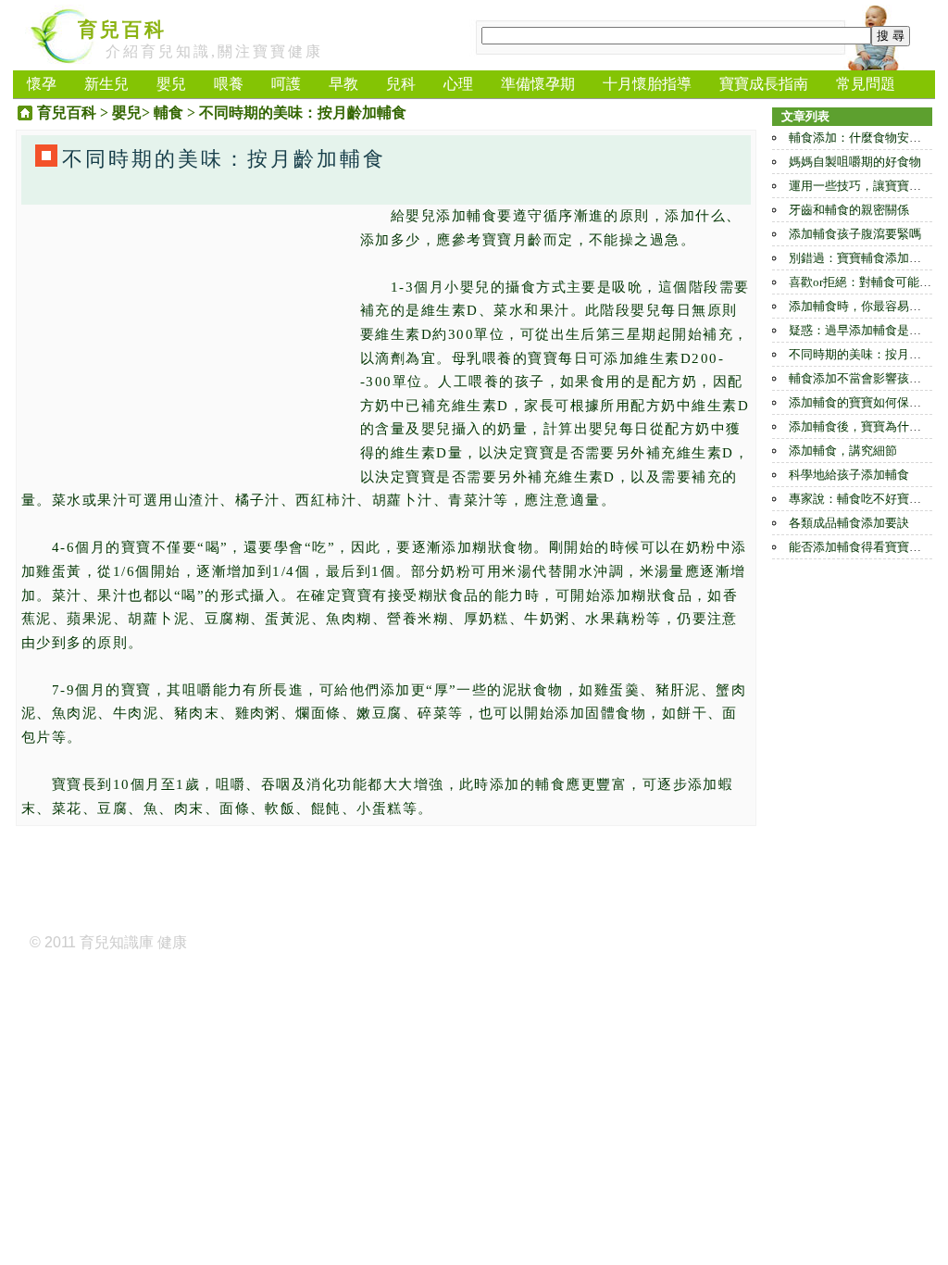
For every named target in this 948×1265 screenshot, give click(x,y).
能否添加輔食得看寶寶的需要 (867, 547)
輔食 (168, 112)
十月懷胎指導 (647, 84)
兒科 (401, 84)
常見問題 (865, 84)
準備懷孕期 (538, 84)
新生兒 (106, 84)
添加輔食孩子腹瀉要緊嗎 (855, 234)
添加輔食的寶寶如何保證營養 (867, 402)
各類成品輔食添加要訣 (849, 523)
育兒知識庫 (117, 942)
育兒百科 (122, 30)
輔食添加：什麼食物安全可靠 (867, 137)
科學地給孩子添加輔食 (849, 475)
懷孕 (41, 84)
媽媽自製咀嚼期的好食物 (855, 162)
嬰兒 (171, 84)
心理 (458, 84)
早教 (343, 84)
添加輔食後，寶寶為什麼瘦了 (867, 426)
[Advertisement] (186, 334)
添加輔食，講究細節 (843, 450)
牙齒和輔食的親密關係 (849, 210)
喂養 (228, 84)
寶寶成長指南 (763, 84)
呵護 (286, 84)
